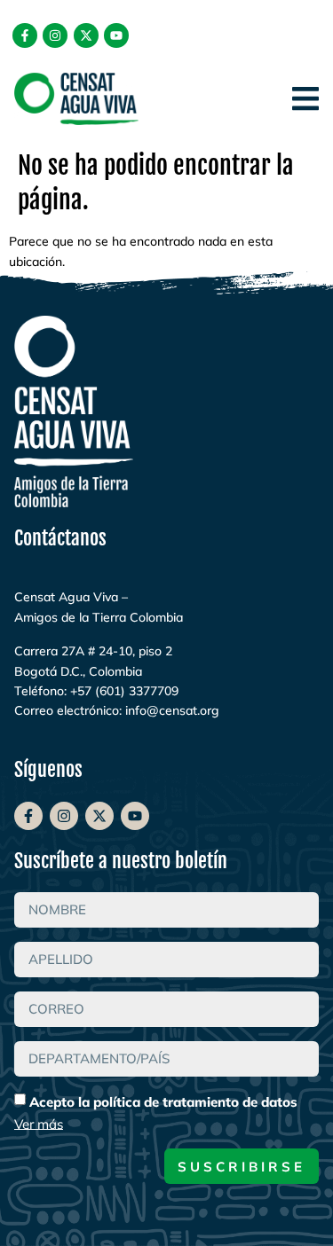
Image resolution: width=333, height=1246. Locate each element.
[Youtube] (116, 35)
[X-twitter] (86, 35)
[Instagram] (55, 35)
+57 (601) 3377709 (124, 691)
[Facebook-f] (24, 35)
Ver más (38, 1123)
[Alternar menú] (305, 98)
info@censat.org (172, 710)
